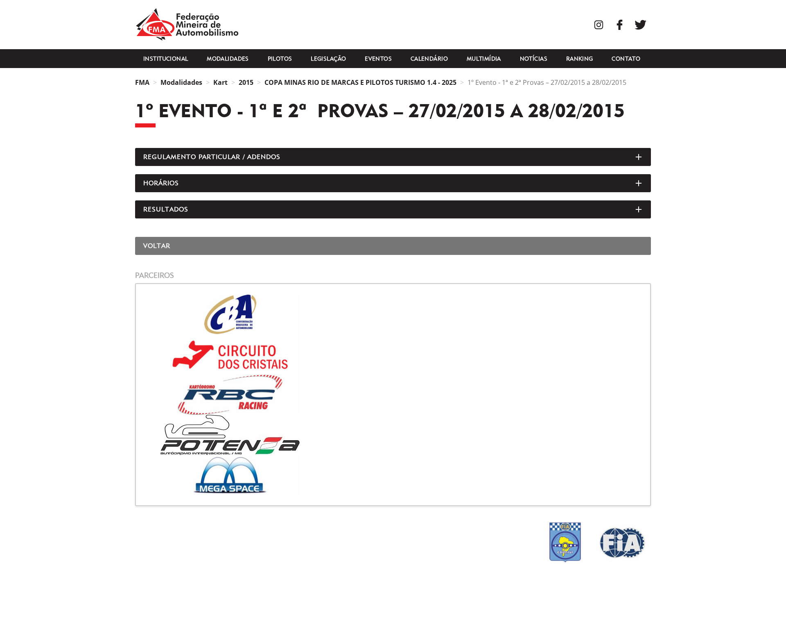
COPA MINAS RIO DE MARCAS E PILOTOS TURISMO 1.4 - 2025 (360, 82)
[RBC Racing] (393, 395)
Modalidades (228, 58)
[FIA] (622, 543)
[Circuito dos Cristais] (393, 354)
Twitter (640, 24)
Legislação (328, 58)
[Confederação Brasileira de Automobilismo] (393, 314)
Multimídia (484, 58)
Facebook (619, 24)
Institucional (165, 58)
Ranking (579, 58)
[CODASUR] (565, 543)
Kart (220, 82)
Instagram (598, 24)
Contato (626, 58)
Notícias (533, 58)
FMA (187, 24)
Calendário (429, 58)
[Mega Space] (393, 475)
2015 (246, 82)
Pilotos (280, 58)
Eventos (378, 58)
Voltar (156, 246)
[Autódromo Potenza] (393, 435)
